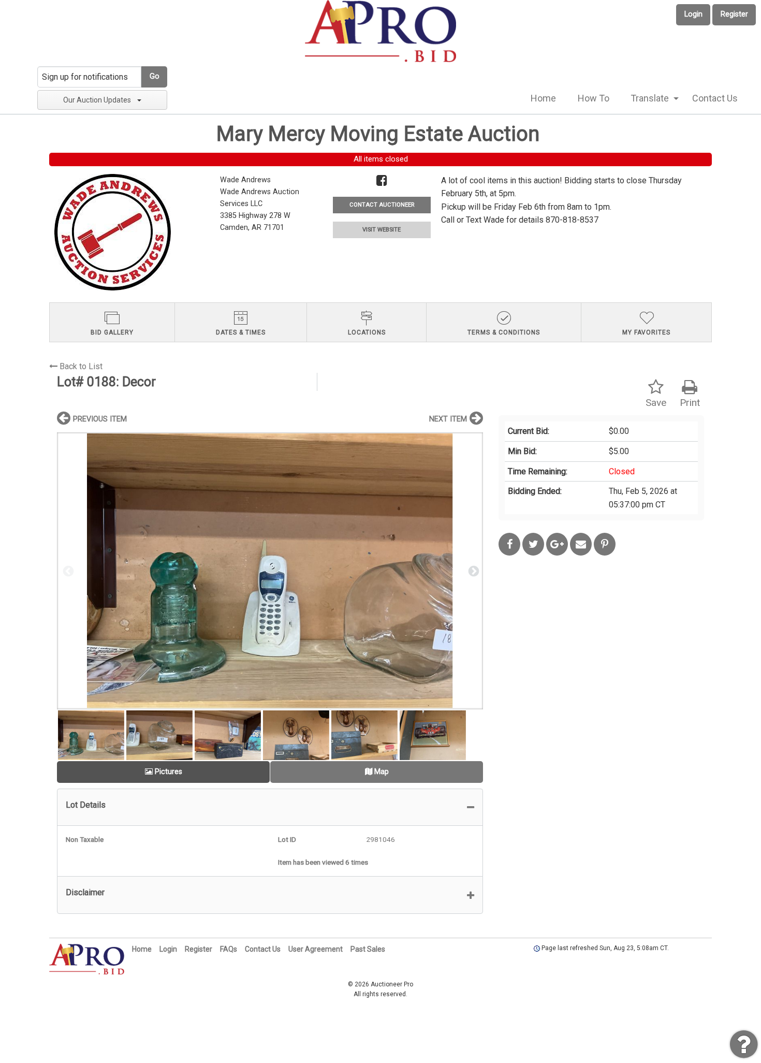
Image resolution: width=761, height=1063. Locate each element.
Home (543, 98)
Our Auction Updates (97, 100)
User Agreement (315, 949)
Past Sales (367, 949)
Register (734, 14)
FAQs (228, 949)
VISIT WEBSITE (381, 229)
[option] (270, 570)
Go (154, 76)
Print (690, 403)
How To (593, 98)
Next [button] (472, 570)
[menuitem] (543, 98)
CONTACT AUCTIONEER (381, 204)
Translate (650, 98)
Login (693, 14)
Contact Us (715, 98)
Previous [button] (67, 570)
